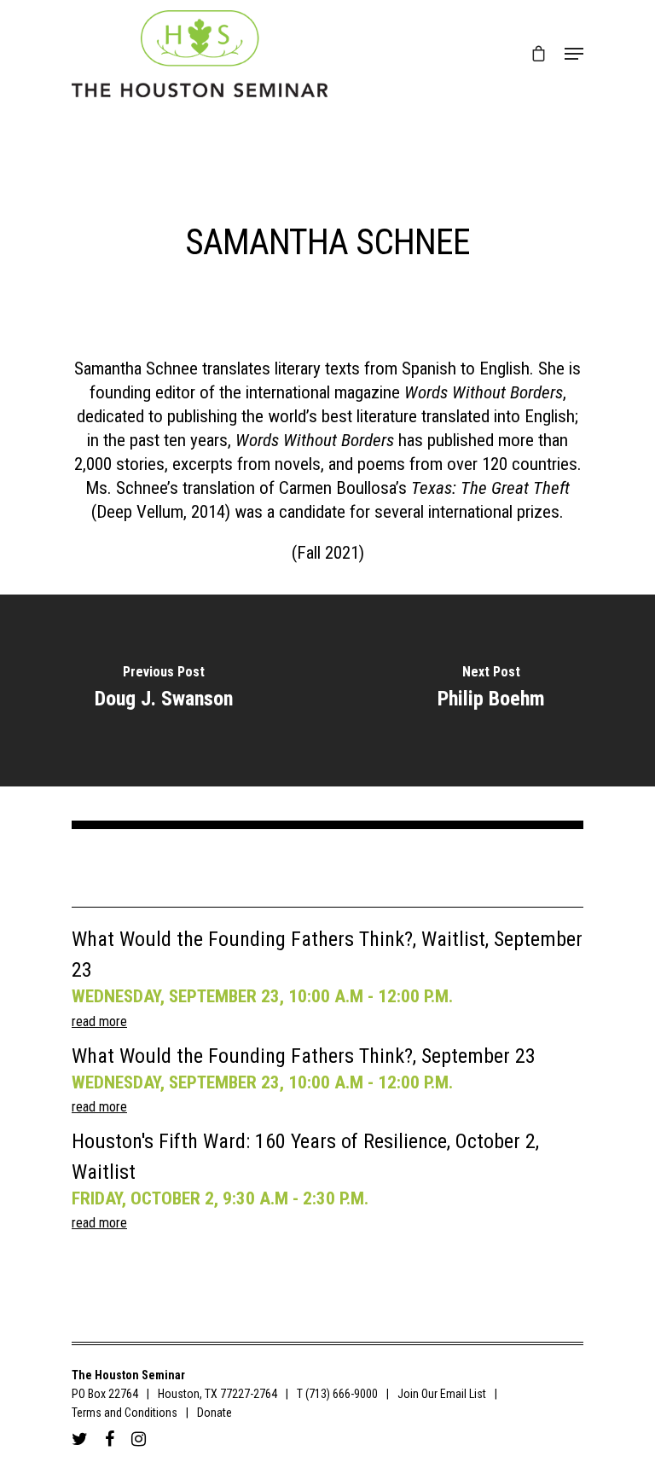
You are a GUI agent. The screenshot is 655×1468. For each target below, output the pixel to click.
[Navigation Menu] (574, 53)
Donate (214, 1412)
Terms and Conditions (124, 1412)
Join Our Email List (441, 1394)
